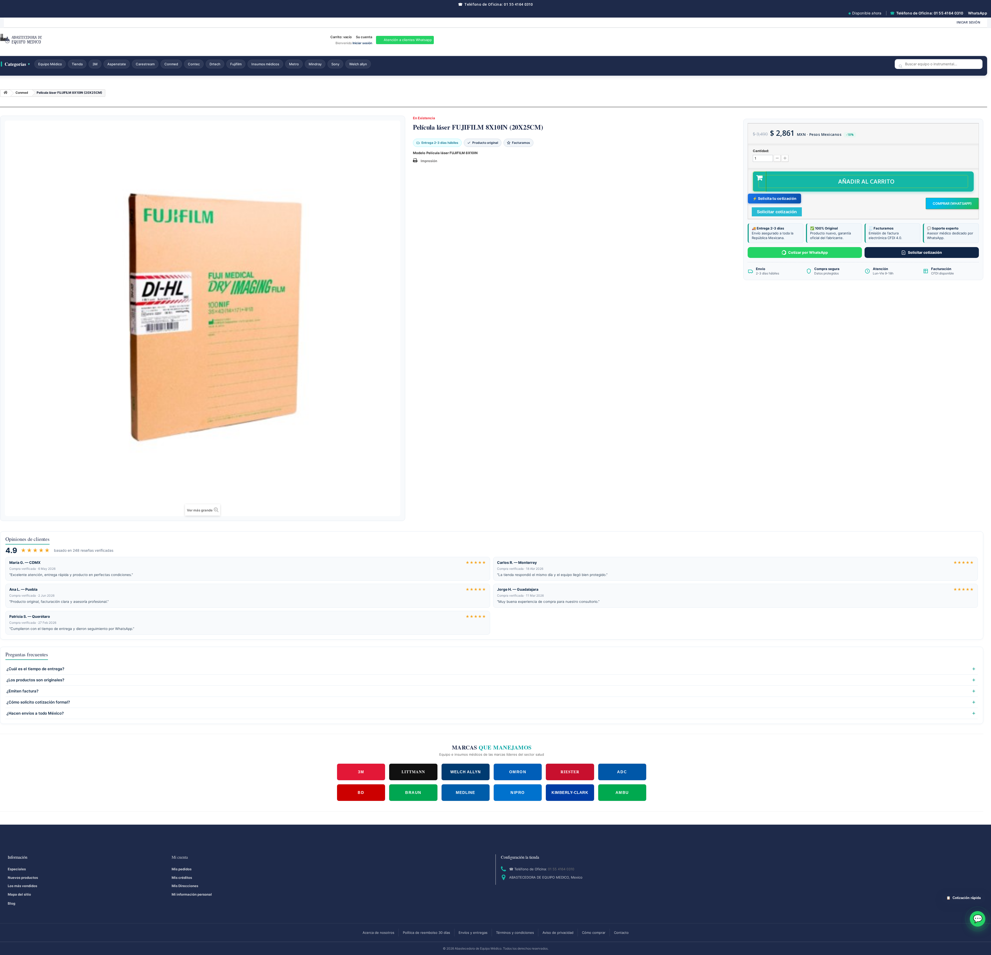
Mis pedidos (181, 869)
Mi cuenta (180, 857)
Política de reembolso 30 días (426, 932)
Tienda (77, 64)
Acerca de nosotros (378, 932)
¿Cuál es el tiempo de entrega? (35, 669)
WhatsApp (977, 13)
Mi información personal (192, 894)
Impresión (429, 161)
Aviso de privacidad (557, 932)
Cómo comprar (593, 932)
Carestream (145, 64)
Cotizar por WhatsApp (808, 252)
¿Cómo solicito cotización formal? (38, 702)
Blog (11, 903)
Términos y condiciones (515, 932)
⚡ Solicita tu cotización (774, 198)
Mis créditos (182, 877)
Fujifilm (236, 64)
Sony (335, 64)
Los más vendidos (22, 886)
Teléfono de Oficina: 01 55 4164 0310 (495, 4)
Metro (294, 64)
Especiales (17, 869)
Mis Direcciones (185, 886)
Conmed (171, 64)
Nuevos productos (23, 877)
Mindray (315, 64)
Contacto (621, 932)
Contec (194, 64)
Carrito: (341, 37)
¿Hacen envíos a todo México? (35, 713)
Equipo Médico (50, 64)
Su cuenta (364, 37)
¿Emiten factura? (22, 691)
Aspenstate (116, 64)
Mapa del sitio (19, 894)
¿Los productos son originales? (35, 680)
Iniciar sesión (968, 22)
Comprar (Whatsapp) (952, 203)
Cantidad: (761, 151)
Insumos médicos (265, 64)
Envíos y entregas (473, 932)
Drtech (215, 64)
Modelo (419, 153)
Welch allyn (358, 64)
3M (95, 64)
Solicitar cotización (925, 252)
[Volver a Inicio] (5, 93)
